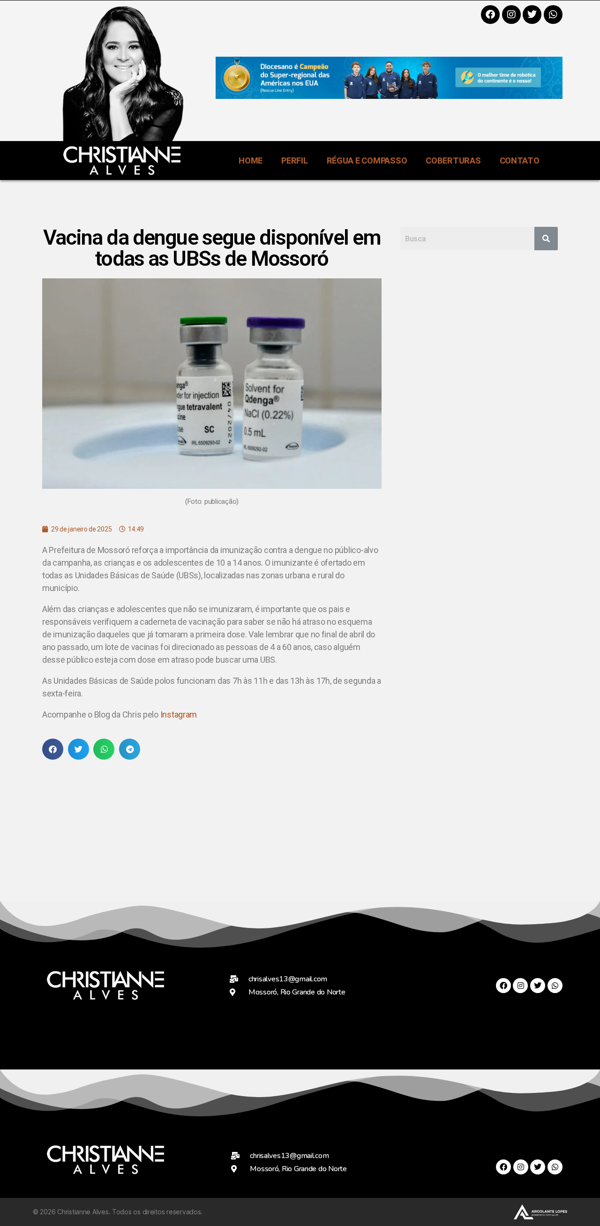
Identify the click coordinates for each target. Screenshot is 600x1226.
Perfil (294, 160)
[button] (52, 749)
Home (250, 160)
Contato (520, 160)
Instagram (178, 714)
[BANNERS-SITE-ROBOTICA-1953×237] (389, 96)
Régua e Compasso (367, 160)
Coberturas (453, 160)
